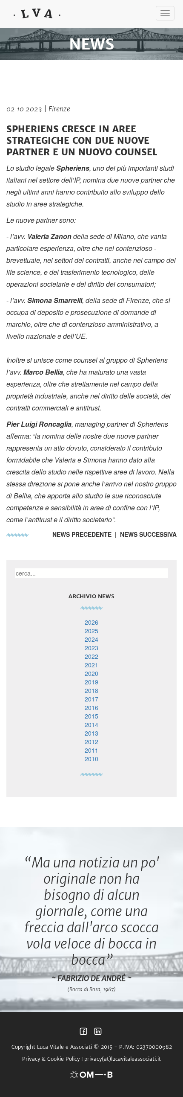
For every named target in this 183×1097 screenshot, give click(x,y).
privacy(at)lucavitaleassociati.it (122, 1059)
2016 (91, 707)
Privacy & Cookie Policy (51, 1059)
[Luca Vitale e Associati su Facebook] (83, 1033)
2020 (91, 673)
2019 (91, 682)
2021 (91, 665)
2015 (91, 716)
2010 (91, 758)
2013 (91, 733)
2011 (91, 750)
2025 (91, 630)
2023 (91, 647)
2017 (91, 699)
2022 (91, 656)
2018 (91, 690)
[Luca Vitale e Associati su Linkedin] (98, 1033)
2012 (91, 741)
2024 (91, 639)
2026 (91, 622)
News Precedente (82, 534)
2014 (91, 724)
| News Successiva (144, 534)
